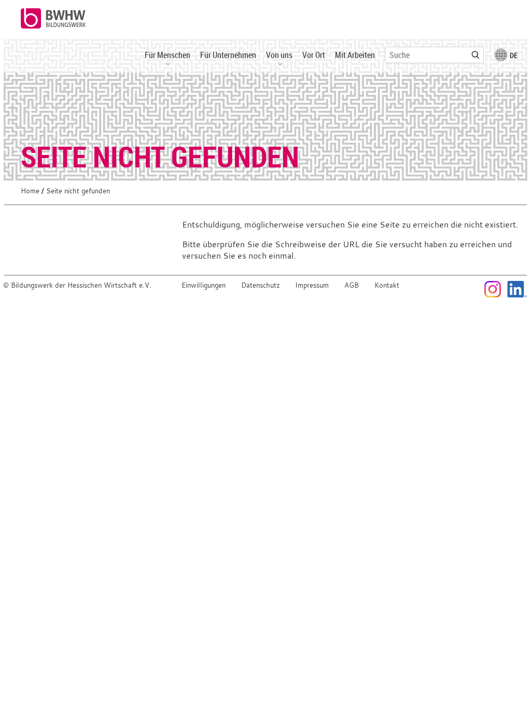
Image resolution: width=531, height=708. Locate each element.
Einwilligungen (203, 285)
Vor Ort (313, 55)
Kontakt (386, 285)
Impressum (312, 285)
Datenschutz (260, 285)
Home (30, 191)
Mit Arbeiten (355, 55)
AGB (351, 285)
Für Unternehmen (228, 55)
